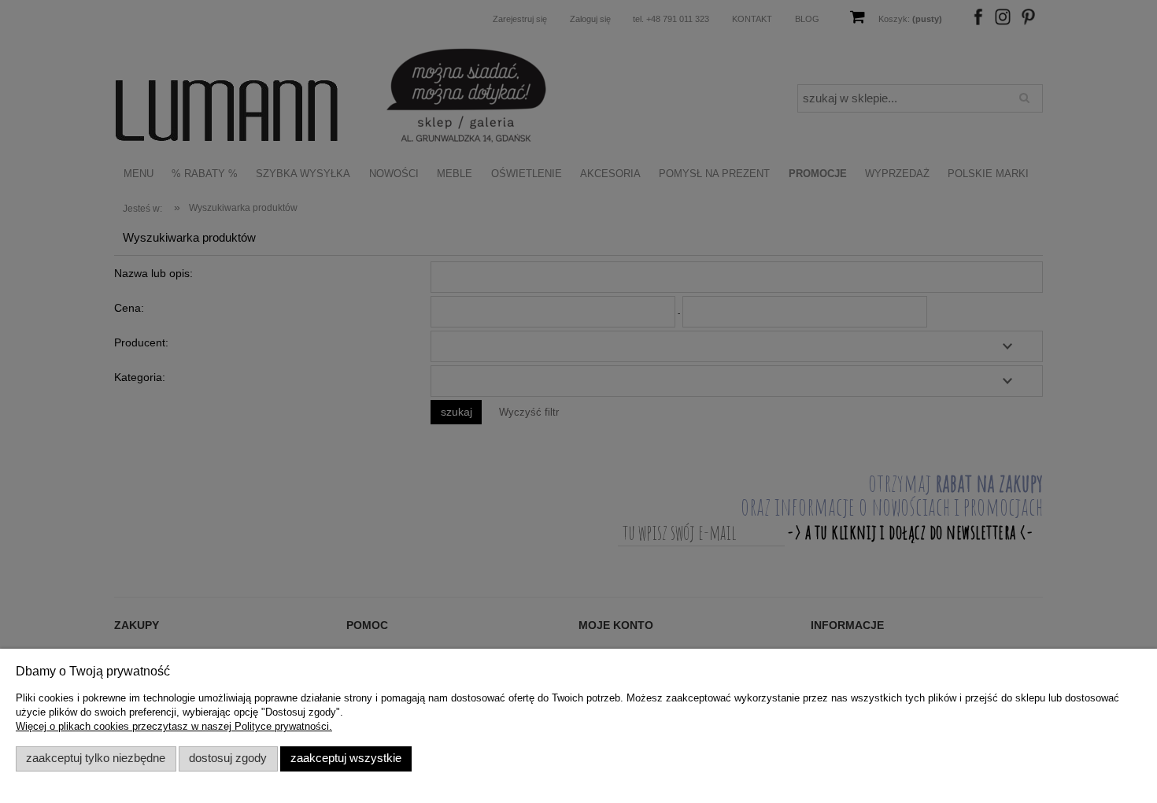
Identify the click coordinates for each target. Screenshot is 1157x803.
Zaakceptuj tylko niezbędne (95, 758)
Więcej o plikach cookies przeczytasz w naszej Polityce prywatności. (174, 726)
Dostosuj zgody (228, 758)
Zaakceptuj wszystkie (345, 758)
